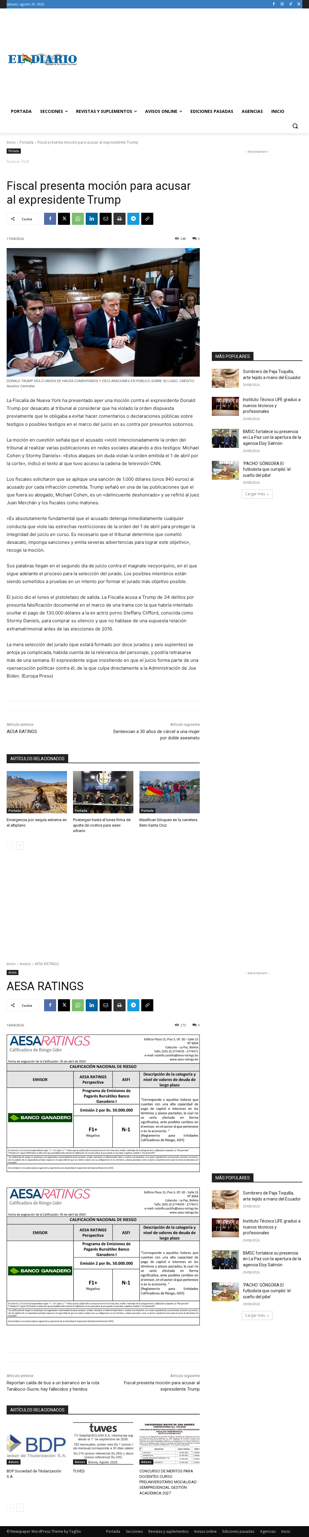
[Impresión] (119, 219)
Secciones (134, 1531)
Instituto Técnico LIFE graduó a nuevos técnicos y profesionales (272, 405)
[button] (295, 126)
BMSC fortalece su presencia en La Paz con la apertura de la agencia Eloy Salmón (272, 437)
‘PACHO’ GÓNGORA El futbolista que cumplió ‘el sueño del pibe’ (267, 469)
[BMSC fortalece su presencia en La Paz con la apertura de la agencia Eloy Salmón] (225, 438)
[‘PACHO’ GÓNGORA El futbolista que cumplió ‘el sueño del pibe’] (225, 470)
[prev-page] (10, 846)
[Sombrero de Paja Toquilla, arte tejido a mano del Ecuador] (225, 378)
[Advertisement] (190, 59)
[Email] (106, 219)
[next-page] (20, 846)
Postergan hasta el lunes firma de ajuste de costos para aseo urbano (102, 825)
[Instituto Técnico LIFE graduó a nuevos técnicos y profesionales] (225, 406)
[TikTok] (290, 4)
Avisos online (205, 1531)
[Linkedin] (92, 219)
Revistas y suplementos (168, 1531)
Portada (26, 142)
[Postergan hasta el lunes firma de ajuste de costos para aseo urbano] (103, 792)
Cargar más (255, 493)
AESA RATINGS (22, 731)
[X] (298, 4)
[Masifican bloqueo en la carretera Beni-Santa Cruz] (169, 792)
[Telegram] (133, 219)
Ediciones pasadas (238, 1531)
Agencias (268, 1531)
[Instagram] (282, 4)
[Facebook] (273, 4)
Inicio (11, 142)
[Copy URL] (147, 219)
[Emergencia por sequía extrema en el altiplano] (37, 792)
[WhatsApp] (78, 219)
